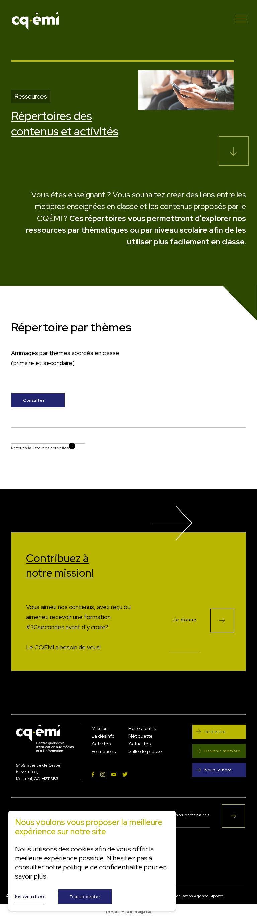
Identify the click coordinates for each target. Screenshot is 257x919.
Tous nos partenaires (187, 815)
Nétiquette (140, 736)
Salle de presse (145, 751)
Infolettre (215, 731)
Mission (100, 728)
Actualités (139, 744)
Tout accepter (85, 896)
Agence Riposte (208, 896)
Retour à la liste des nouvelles (40, 448)
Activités (101, 744)
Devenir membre (222, 751)
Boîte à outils (142, 728)
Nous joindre (218, 770)
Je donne (185, 620)
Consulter (34, 400)
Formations (104, 751)
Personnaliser (30, 896)
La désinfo (103, 736)
